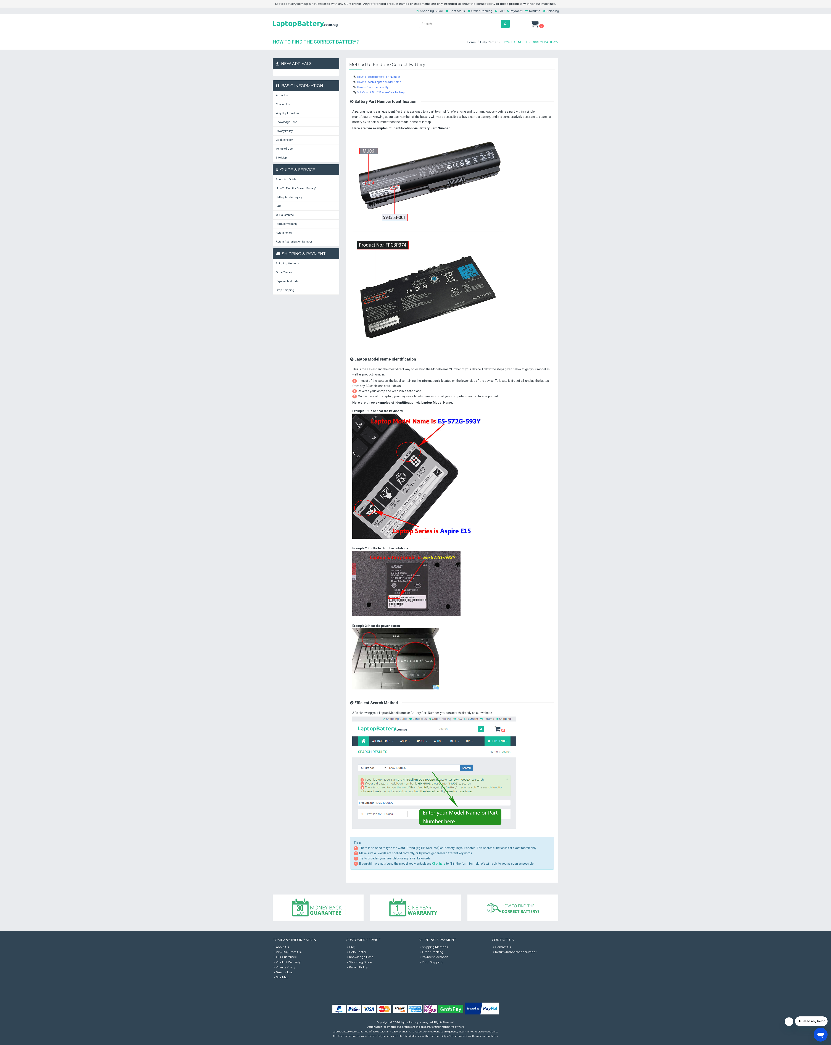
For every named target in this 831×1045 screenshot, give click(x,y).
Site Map (281, 157)
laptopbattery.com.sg (414, 1022)
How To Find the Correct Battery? (296, 188)
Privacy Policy (284, 131)
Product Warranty (286, 223)
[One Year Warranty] (415, 908)
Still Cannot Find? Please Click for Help (381, 92)
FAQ (501, 11)
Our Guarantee (285, 215)
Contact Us (283, 104)
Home (471, 42)
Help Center (489, 42)
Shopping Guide (431, 11)
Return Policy (284, 232)
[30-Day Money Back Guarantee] (318, 908)
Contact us (457, 11)
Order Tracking (481, 11)
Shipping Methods (287, 263)
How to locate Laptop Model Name (379, 82)
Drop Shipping (285, 290)
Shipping (552, 11)
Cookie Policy (284, 139)
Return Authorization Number (294, 241)
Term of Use (284, 972)
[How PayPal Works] (482, 1013)
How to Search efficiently (372, 87)
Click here (438, 863)
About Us (282, 95)
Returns (534, 11)
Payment (516, 11)
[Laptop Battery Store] (305, 28)
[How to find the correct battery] (512, 908)
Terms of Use (284, 148)
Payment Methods (287, 281)
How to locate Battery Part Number (378, 76)
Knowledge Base (286, 122)
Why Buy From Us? (287, 113)
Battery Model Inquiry (289, 197)
